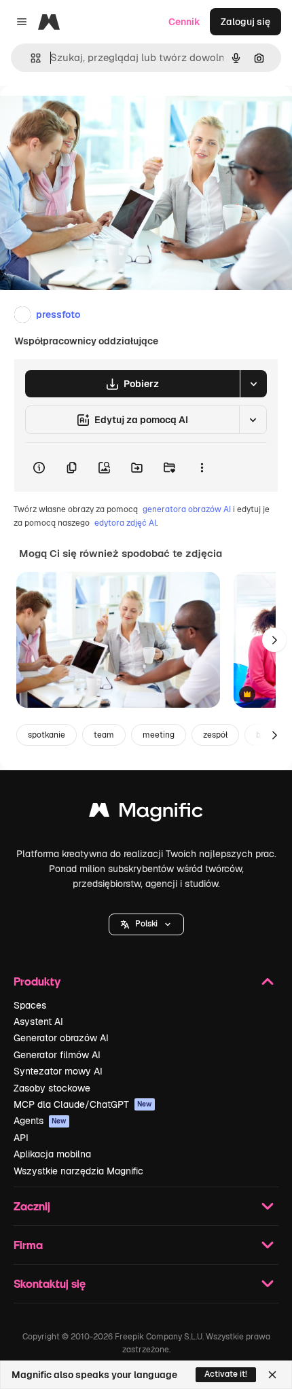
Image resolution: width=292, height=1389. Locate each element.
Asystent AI (38, 1021)
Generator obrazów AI (61, 1038)
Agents (40, 1121)
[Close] (272, 1375)
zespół (215, 734)
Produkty (37, 981)
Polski (146, 923)
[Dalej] (274, 640)
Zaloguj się (245, 22)
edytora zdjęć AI (125, 523)
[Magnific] (146, 813)
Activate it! (225, 1374)
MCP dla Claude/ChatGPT (83, 1104)
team (104, 734)
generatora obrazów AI (187, 509)
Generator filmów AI (57, 1055)
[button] (146, 924)
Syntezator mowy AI (58, 1071)
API (21, 1138)
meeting (159, 734)
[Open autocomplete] (30, 58)
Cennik (184, 22)
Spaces (30, 1005)
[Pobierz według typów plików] (253, 383)
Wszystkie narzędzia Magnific (78, 1171)
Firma (28, 1245)
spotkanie (46, 734)
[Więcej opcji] (201, 467)
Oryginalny (94, 116)
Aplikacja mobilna (52, 1154)
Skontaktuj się (50, 1283)
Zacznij (32, 1206)
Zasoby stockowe (52, 1088)
